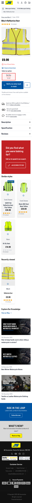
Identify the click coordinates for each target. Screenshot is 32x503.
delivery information (15, 105)
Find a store (9, 471)
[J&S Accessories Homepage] (9, 3)
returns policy (13, 116)
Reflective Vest (8, 293)
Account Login (10, 468)
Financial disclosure (16, 499)
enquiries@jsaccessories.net (16, 474)
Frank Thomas (8, 199)
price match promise (16, 110)
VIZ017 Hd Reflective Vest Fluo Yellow (8, 205)
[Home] (3, 8)
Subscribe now (16, 415)
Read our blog (16, 436)
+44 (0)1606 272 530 (17, 165)
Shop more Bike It (6, 17)
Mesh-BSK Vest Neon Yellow (24, 205)
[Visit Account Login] (22, 3)
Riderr (8, 239)
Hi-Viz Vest (6, 243)
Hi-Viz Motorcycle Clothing (23, 8)
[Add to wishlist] (27, 85)
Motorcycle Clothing (10, 8)
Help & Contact (21, 468)
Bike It (8, 289)
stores (19, 114)
